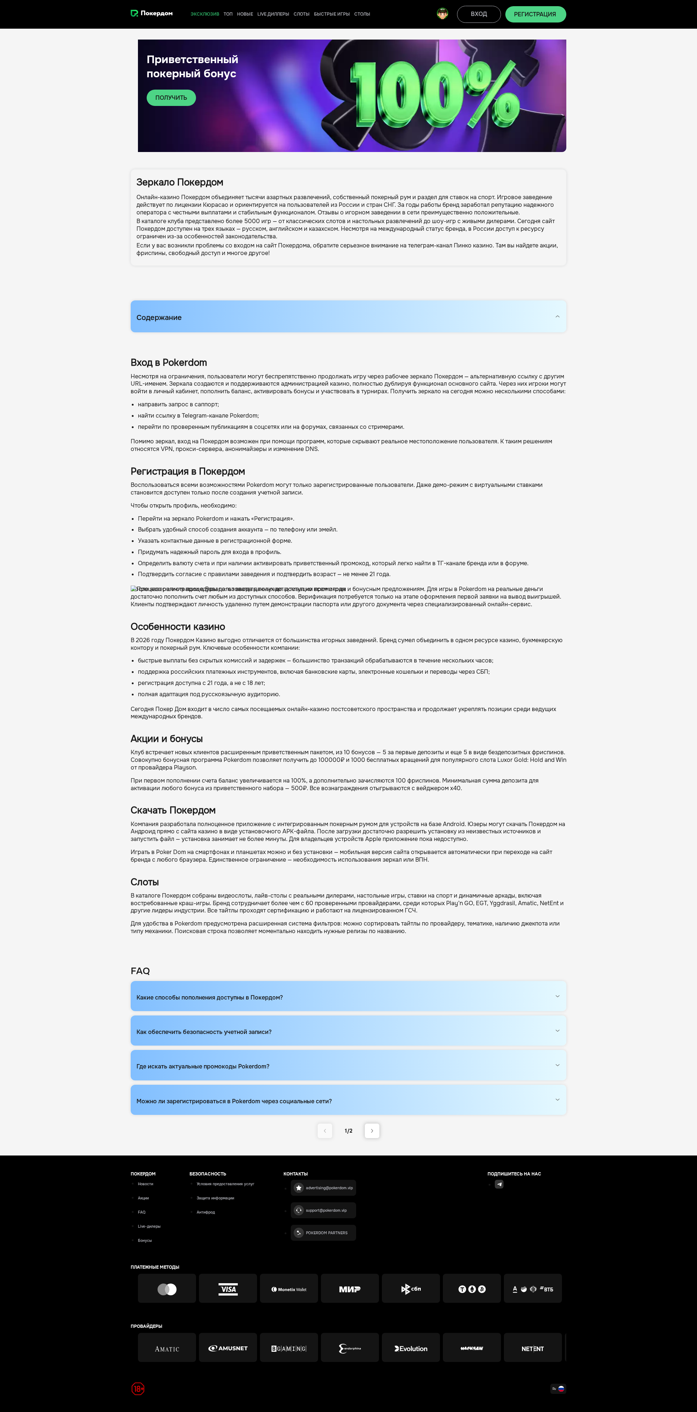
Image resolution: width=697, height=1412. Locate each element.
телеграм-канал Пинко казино (450, 245)
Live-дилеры (149, 1226)
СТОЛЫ (362, 14)
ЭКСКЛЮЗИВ (205, 14)
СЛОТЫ (302, 14)
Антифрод (206, 1212)
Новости (145, 1184)
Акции (143, 1198)
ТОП (228, 14)
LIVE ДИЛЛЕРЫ (273, 14)
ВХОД (479, 14)
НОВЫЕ (245, 14)
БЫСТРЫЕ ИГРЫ (332, 14)
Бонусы (145, 1240)
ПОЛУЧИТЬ (171, 98)
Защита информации (215, 1198)
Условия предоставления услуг (225, 1184)
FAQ (142, 1212)
